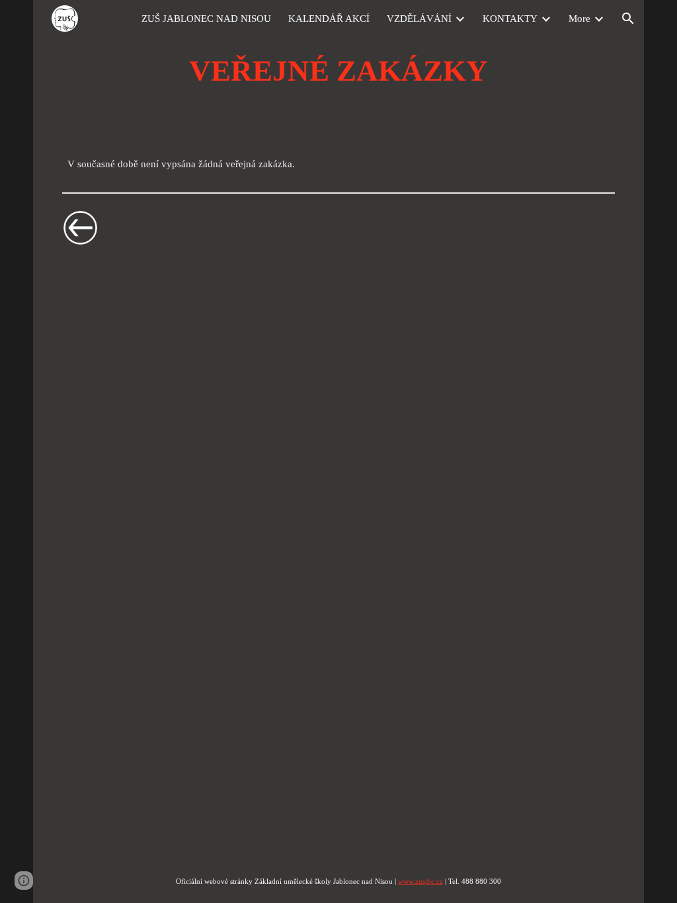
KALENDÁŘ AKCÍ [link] (329, 18)
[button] (628, 18)
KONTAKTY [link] (510, 18)
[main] (338, 71)
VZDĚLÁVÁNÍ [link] (419, 18)
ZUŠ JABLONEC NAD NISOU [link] (206, 18)
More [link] (579, 18)
